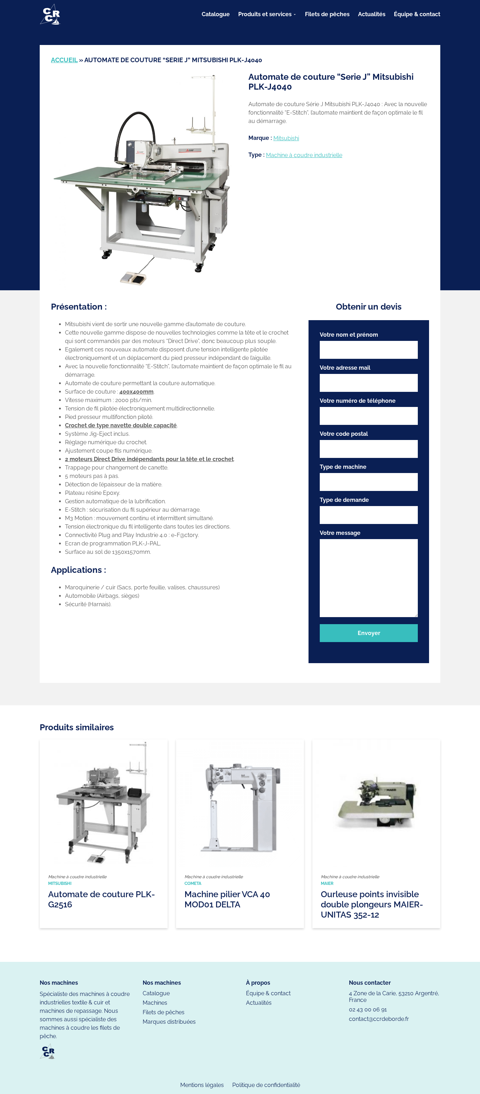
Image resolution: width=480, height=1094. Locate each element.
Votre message (340, 533)
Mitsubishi (286, 138)
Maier (327, 883)
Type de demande (344, 500)
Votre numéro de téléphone (358, 400)
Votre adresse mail (345, 367)
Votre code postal (344, 434)
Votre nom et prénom (349, 334)
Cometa (192, 883)
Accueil (64, 60)
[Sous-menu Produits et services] (295, 14)
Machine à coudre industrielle (304, 155)
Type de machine (343, 467)
